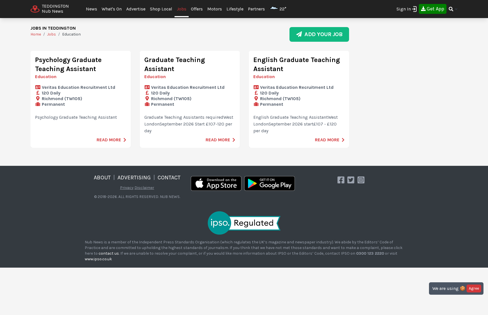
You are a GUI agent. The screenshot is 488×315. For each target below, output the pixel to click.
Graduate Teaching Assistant (174, 64)
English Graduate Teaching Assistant (296, 64)
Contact (169, 177)
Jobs (181, 9)
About (102, 177)
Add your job (322, 34)
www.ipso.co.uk (98, 259)
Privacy (127, 187)
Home (35, 34)
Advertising (134, 177)
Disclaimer (144, 187)
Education (45, 76)
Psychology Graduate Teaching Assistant (68, 64)
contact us (109, 253)
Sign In (403, 9)
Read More (109, 139)
